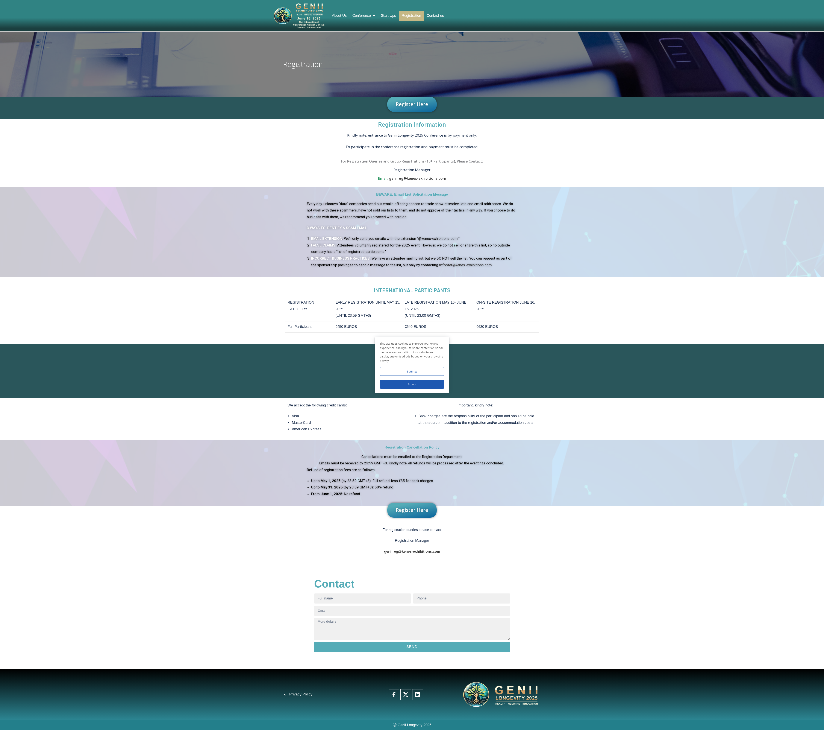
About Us (339, 16)
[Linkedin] (417, 694)
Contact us (435, 16)
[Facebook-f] (394, 694)
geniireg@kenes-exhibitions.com (417, 178)
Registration (411, 16)
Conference (361, 16)
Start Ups (388, 16)
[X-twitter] (405, 694)
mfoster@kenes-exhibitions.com (465, 265)
